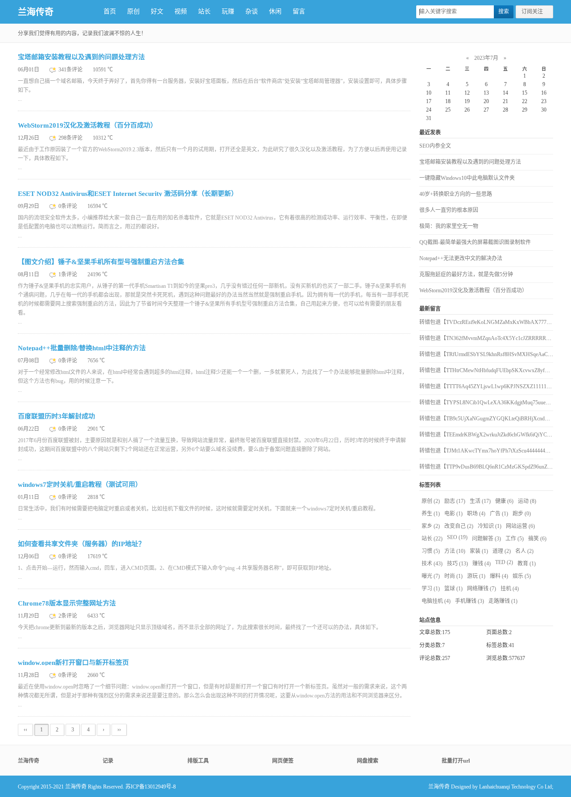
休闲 (275, 11)
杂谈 (251, 11)
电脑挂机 (436, 601)
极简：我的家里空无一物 (448, 226)
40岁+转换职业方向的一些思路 (455, 194)
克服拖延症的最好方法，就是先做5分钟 (466, 274)
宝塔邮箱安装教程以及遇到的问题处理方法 (81, 57)
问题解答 (486, 538)
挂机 (510, 588)
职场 (476, 514)
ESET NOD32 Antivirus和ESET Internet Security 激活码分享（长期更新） (128, 193)
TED (504, 562)
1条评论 (68, 274)
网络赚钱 (481, 588)
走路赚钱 (502, 601)
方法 (454, 551)
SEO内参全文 (435, 146)
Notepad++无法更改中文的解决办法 (460, 258)
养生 (431, 514)
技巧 (457, 563)
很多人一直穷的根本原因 (448, 210)
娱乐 (522, 576)
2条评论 (68, 616)
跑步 (522, 514)
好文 (157, 11)
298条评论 (71, 138)
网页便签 (283, 761)
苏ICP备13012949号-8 (150, 787)
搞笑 (537, 538)
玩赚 (228, 11)
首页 (109, 11)
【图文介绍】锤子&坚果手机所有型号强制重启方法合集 (101, 262)
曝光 (431, 576)
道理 (501, 551)
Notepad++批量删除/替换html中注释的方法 (82, 348)
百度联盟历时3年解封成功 (56, 416)
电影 (453, 514)
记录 (108, 761)
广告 (499, 514)
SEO (457, 537)
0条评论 (68, 206)
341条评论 (71, 69)
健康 (504, 501)
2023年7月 (486, 58)
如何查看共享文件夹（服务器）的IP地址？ (81, 544)
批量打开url (456, 761)
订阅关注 (532, 11)
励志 (454, 501)
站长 (204, 11)
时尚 (453, 576)
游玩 (476, 576)
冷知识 (489, 526)
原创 (133, 11)
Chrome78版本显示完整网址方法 (67, 603)
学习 (431, 588)
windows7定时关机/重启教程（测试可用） (80, 484)
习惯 (431, 551)
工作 (514, 538)
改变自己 (458, 526)
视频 (180, 11)
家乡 (431, 526)
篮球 (453, 588)
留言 (299, 11)
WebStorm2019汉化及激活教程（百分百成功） (87, 125)
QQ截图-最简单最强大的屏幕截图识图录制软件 (475, 242)
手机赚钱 (469, 601)
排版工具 (198, 761)
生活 (480, 501)
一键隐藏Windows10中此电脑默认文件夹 (467, 178)
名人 (524, 551)
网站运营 (520, 526)
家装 (479, 551)
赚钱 (481, 563)
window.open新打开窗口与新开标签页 (73, 662)
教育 (526, 563)
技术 (432, 563)
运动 (527, 501)
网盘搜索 (367, 761)
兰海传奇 (36, 12)
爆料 (499, 576)
